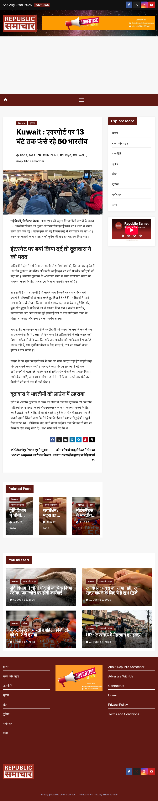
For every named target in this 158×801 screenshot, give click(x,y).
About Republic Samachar (126, 667)
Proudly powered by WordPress (58, 794)
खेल (91, 504)
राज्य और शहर (17, 504)
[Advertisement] (79, 65)
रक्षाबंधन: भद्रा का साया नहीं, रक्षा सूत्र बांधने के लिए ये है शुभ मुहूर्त (113, 590)
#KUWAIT (79, 155)
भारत (115, 133)
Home (112, 695)
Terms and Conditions (123, 714)
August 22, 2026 (24, 599)
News (21, 123)
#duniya (65, 155)
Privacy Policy (118, 705)
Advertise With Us (120, 676)
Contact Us (116, 686)
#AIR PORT (51, 155)
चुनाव (115, 164)
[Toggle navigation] (82, 100)
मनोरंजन (117, 194)
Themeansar (110, 794)
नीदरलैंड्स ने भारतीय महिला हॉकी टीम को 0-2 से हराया (40, 632)
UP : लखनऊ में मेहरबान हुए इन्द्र (113, 635)
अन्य (114, 205)
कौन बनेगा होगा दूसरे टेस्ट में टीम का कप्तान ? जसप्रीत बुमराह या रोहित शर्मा (74, 452)
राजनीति (117, 154)
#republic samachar (30, 161)
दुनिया (32, 123)
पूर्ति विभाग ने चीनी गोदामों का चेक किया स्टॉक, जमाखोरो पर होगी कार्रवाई (41, 590)
